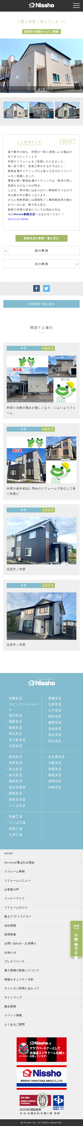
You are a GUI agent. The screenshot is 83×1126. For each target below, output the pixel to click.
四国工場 (15, 829)
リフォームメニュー (17, 880)
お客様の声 (11, 889)
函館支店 (15, 721)
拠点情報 (10, 1006)
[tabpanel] (41, 66)
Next (78, 63)
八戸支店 (55, 710)
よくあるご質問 (14, 1024)
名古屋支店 (56, 757)
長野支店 (15, 763)
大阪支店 (55, 763)
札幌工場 (15, 816)
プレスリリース (14, 961)
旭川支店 (15, 715)
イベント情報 (13, 1015)
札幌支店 (15, 698)
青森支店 (55, 698)
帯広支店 (15, 734)
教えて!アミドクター (18, 916)
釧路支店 (15, 728)
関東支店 (15, 793)
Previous (5, 63)
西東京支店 (17, 800)
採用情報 (10, 934)
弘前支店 (55, 704)
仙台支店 (55, 735)
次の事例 (41, 264)
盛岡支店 (55, 722)
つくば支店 (17, 806)
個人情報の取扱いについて (21, 970)
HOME (8, 853)
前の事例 (41, 251)
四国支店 (55, 769)
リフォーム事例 (14, 871)
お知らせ (10, 952)
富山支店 (15, 769)
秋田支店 (55, 716)
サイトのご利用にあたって (21, 988)
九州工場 (15, 835)
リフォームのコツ (16, 907)
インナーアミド (14, 898)
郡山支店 (55, 741)
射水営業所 (17, 787)
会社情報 (10, 925)
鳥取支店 (55, 775)
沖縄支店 (55, 787)
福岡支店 (55, 781)
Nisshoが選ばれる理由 (19, 862)
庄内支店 (55, 729)
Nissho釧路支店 (24, 214)
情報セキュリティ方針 (19, 979)
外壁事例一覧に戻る (41, 304)
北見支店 (15, 746)
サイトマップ (13, 997)
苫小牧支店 (17, 740)
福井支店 (15, 781)
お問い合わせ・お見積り (20, 943)
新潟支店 (15, 757)
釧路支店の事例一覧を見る (41, 238)
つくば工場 (17, 822)
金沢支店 (15, 775)
